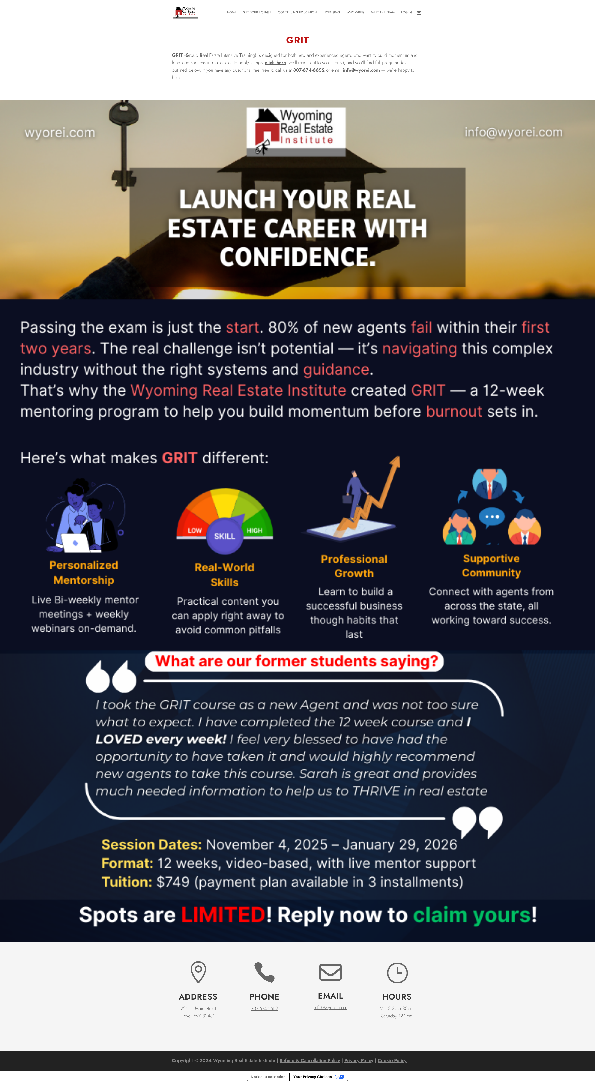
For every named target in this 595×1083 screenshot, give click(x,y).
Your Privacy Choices (312, 1076)
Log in (406, 13)
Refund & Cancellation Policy (310, 1060)
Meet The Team (383, 13)
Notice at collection (268, 1076)
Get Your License (257, 13)
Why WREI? (355, 13)
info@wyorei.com (361, 70)
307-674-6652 (264, 1008)
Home (231, 13)
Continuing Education (297, 13)
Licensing (332, 13)
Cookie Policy (392, 1060)
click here (275, 62)
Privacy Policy (358, 1060)
